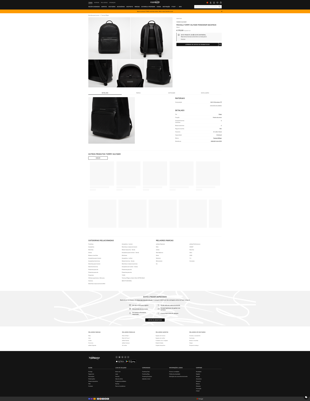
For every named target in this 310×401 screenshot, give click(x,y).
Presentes (91, 275)
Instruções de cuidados (216, 105)
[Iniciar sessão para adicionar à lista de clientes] (220, 44)
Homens (96, 2)
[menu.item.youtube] (119, 357)
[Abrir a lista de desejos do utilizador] (217, 2)
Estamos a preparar (148, 6)
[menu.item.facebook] (116, 357)
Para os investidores (120, 386)
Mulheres (104, 2)
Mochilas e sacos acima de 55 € (96, 283)
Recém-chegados (94, 6)
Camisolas (191, 338)
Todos (90, 2)
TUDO (123, 275)
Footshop (90, 244)
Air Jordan (124, 345)
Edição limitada (159, 343)
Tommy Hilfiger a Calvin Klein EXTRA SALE (133, 278)
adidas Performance (194, 244)
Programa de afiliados (120, 381)
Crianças (112, 2)
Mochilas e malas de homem (129, 247)
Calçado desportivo (160, 345)
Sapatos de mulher (160, 338)
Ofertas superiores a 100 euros (96, 278)
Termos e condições (174, 371)
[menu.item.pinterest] (128, 357)
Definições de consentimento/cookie (178, 376)
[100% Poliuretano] (221, 102)
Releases (198, 386)
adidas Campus (126, 343)
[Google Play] (130, 361)
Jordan (158, 249)
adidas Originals (160, 244)
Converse (191, 261)
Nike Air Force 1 (126, 338)
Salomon (158, 258)
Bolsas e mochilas (93, 255)
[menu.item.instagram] (122, 357)
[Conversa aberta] (306, 397)
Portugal (200, 399)
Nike (157, 247)
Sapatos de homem (160, 335)
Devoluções (91, 376)
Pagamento (91, 374)
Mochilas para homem (94, 264)
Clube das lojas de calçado (145, 300)
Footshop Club (146, 371)
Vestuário (111, 6)
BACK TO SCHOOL (127, 281)
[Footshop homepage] (155, 2)
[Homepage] (101, 358)
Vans (190, 252)
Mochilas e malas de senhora (129, 264)
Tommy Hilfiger (181, 22)
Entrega (90, 371)
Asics (157, 255)
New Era (191, 249)
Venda (159, 6)
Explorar (183, 39)
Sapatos (104, 6)
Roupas (198, 376)
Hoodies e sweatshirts (194, 335)
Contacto (90, 386)
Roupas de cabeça (193, 345)
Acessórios (121, 6)
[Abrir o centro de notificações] (214, 2)
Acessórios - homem (127, 244)
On (157, 264)
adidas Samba (125, 340)
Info (180, 6)
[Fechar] (222, 11)
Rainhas (117, 383)
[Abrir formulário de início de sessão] (211, 2)
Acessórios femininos (94, 261)
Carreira (117, 376)
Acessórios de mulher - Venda (130, 266)
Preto (220, 114)
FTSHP (173, 6)
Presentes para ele (93, 269)
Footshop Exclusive (147, 376)
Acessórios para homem (94, 258)
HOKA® (191, 247)
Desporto (129, 6)
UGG (190, 255)
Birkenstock (159, 261)
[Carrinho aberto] (221, 2)
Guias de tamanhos (93, 381)
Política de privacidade (174, 374)
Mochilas (90, 249)
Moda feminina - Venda (128, 261)
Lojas (116, 374)
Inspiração (166, 6)
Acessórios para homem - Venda (130, 252)
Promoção (198, 388)
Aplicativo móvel (146, 379)
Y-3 (190, 258)
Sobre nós (117, 371)
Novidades (198, 371)
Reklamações (91, 379)
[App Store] (120, 361)
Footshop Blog (145, 374)
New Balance (159, 252)
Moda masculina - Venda (128, 249)
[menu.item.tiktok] (125, 357)
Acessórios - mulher (127, 258)
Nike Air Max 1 (125, 335)
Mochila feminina (93, 266)
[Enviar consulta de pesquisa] (219, 7)
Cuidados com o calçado (162, 340)
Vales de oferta (119, 379)
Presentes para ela (93, 272)
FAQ (89, 383)
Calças (191, 343)
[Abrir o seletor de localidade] (207, 2)
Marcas (137, 6)
